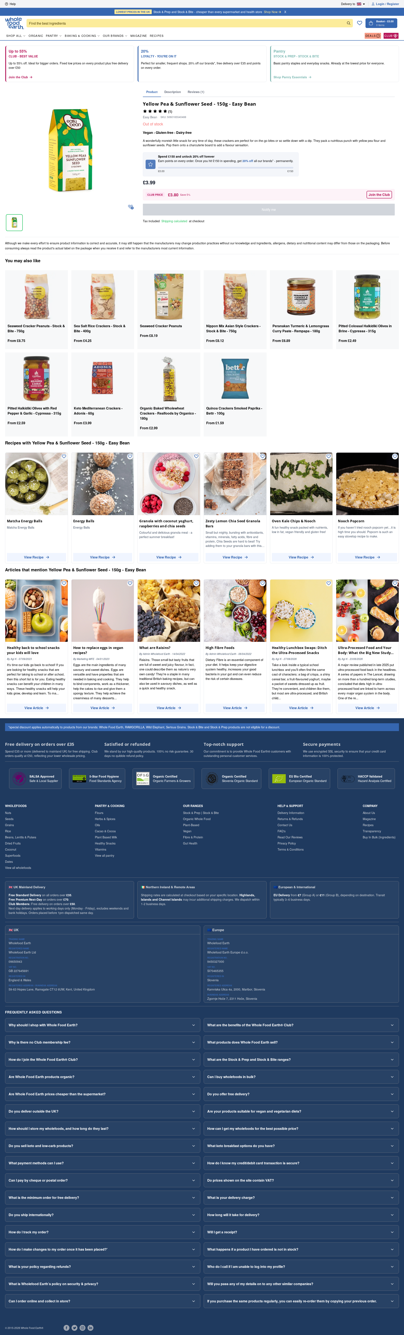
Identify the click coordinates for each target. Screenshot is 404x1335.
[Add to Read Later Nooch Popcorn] (395, 456)
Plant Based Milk (106, 837)
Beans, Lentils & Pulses (20, 837)
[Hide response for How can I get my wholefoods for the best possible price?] (392, 1128)
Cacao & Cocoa (105, 831)
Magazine (138, 36)
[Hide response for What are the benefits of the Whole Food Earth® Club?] (392, 1025)
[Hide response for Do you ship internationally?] (193, 1214)
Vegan (187, 831)
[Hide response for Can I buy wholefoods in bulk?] (392, 1076)
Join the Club (18, 77)
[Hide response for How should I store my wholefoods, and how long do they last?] (193, 1128)
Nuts (8, 813)
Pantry (52, 36)
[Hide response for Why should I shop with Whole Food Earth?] (193, 1025)
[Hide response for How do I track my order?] (193, 1232)
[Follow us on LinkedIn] (90, 1328)
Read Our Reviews (290, 837)
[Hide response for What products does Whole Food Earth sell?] (392, 1042)
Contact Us (285, 825)
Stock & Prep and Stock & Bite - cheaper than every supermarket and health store (197, 12)
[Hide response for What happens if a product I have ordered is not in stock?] (392, 1249)
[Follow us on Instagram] (82, 1328)
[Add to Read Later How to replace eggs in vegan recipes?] (130, 583)
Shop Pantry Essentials (290, 77)
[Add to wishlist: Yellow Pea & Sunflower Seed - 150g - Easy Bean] (131, 207)
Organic (36, 36)
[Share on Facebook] (66, 1328)
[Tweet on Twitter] (74, 1328)
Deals (370, 36)
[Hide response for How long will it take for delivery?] (392, 1214)
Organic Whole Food (197, 819)
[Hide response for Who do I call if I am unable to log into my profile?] (392, 1266)
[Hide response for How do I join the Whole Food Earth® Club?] (193, 1059)
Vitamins (100, 849)
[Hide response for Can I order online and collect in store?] (193, 1301)
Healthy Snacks (105, 843)
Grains (9, 825)
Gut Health (190, 843)
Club (388, 36)
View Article (33, 707)
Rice (8, 831)
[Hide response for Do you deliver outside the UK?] (193, 1111)
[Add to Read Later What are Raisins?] (196, 583)
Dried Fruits (13, 843)
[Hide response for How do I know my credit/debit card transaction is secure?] (392, 1163)
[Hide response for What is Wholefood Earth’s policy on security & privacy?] (193, 1283)
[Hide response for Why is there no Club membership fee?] (193, 1042)
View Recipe (34, 557)
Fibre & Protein (193, 837)
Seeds (9, 819)
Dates (9, 861)
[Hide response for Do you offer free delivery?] (392, 1094)
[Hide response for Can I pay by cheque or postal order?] (193, 1180)
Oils (97, 825)
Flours (99, 813)
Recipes (157, 36)
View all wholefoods (18, 868)
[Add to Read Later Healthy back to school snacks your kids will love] (64, 583)
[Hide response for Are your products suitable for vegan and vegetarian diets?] (392, 1111)
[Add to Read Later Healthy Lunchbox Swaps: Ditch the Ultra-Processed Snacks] (329, 583)
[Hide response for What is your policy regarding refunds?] (193, 1266)
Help (13, 4)
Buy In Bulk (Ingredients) (379, 837)
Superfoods (12, 855)
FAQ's (282, 831)
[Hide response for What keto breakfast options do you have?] (392, 1145)
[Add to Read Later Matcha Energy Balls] (64, 456)
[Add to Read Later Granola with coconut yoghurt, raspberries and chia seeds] (196, 456)
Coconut (10, 849)
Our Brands (113, 36)
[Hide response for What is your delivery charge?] (392, 1197)
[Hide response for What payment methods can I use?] (193, 1163)
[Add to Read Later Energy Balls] (130, 456)
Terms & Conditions (291, 849)
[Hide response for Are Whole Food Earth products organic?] (193, 1076)
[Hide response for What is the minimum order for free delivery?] (193, 1197)
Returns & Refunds (290, 819)
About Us (369, 813)
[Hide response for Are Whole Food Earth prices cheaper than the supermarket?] (193, 1094)
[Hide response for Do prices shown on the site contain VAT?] (392, 1180)
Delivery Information (291, 813)
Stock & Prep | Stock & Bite (201, 813)
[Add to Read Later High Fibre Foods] (262, 583)
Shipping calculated (174, 221)
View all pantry (104, 855)
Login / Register (387, 4)
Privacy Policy (287, 843)
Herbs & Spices (105, 819)
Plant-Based (191, 825)
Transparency (372, 831)
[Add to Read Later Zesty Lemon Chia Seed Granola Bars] (262, 456)
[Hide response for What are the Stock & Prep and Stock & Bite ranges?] (392, 1059)
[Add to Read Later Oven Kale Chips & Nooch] (329, 456)
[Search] (348, 23)
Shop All (14, 36)
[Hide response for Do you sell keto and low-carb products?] (193, 1145)
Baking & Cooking (80, 36)
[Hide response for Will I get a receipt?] (392, 1232)
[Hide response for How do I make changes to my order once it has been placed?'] (193, 1249)
